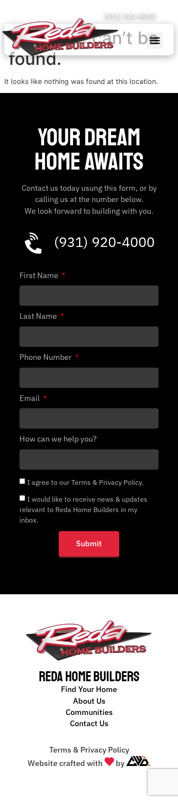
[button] (155, 40)
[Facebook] (164, 15)
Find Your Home (89, 689)
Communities (89, 712)
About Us (89, 701)
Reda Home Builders (89, 677)
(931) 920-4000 (130, 15)
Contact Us (89, 723)
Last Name (39, 316)
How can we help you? (58, 439)
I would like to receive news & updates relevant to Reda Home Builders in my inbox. (83, 509)
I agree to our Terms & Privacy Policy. (85, 481)
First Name (39, 276)
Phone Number (46, 357)
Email (30, 398)
